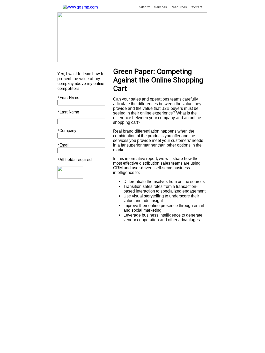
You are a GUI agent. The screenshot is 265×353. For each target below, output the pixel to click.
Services (160, 7)
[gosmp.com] (80, 7)
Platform (144, 7)
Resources (179, 7)
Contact (196, 7)
